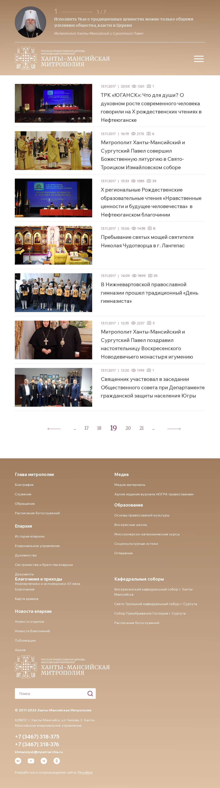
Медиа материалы (129, 484)
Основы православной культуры (141, 515)
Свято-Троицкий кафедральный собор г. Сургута (155, 604)
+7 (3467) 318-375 (37, 736)
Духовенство (26, 555)
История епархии (29, 536)
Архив (20, 650)
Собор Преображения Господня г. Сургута (150, 613)
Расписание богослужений (37, 513)
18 (99, 428)
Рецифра (85, 772)
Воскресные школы (130, 524)
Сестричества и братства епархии (44, 564)
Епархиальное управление (37, 546)
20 (128, 428)
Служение (23, 494)
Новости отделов (29, 621)
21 (141, 428)
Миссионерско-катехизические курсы (147, 534)
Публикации (25, 640)
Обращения (25, 503)
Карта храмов (26, 598)
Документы (24, 574)
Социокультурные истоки (136, 543)
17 (86, 428)
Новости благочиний (32, 631)
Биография (24, 484)
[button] (77, 12)
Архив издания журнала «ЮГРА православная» (154, 494)
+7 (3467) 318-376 (37, 744)
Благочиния (24, 589)
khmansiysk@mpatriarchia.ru (39, 752)
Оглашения (123, 553)
